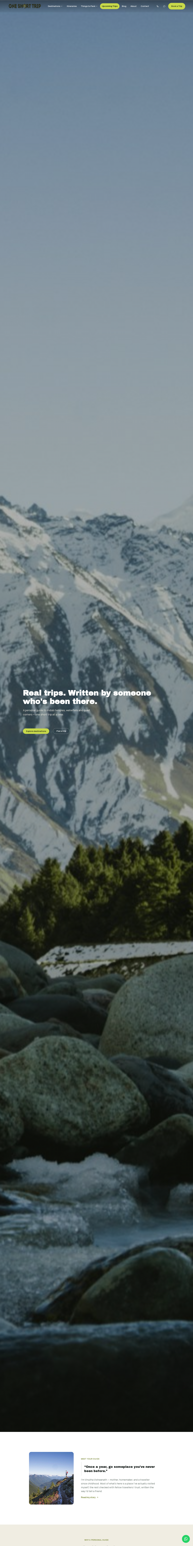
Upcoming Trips (110, 6)
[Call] (157, 6)
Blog (124, 6)
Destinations (54, 6)
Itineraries (72, 6)
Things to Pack (88, 6)
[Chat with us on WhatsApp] (186, 1539)
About (134, 6)
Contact (145, 6)
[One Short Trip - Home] (25, 6)
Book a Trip (176, 6)
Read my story (88, 1497)
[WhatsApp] (164, 6)
